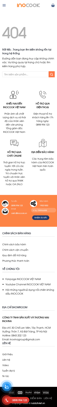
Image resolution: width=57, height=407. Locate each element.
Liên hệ (6, 359)
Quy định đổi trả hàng (14, 255)
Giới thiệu (7, 354)
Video (5, 365)
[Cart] (53, 5)
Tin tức (5, 375)
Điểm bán (36, 398)
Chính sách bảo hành (14, 244)
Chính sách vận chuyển (15, 249)
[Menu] (4, 5)
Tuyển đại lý (8, 370)
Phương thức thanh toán (15, 260)
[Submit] (52, 74)
